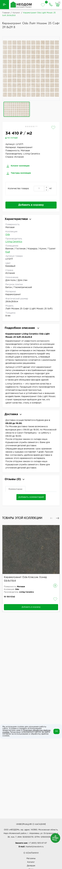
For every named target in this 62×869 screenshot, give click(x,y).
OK (56, 731)
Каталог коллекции (19, 166)
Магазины (31, 858)
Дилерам (31, 866)
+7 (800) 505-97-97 (37, 843)
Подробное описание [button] (20, 328)
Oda (7, 234)
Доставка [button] (11, 414)
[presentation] (51, 518)
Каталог (31, 862)
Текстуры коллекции (20, 173)
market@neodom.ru (34, 847)
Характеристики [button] (16, 219)
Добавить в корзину (31, 205)
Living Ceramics (13, 242)
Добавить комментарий (31, 497)
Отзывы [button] (13, 479)
